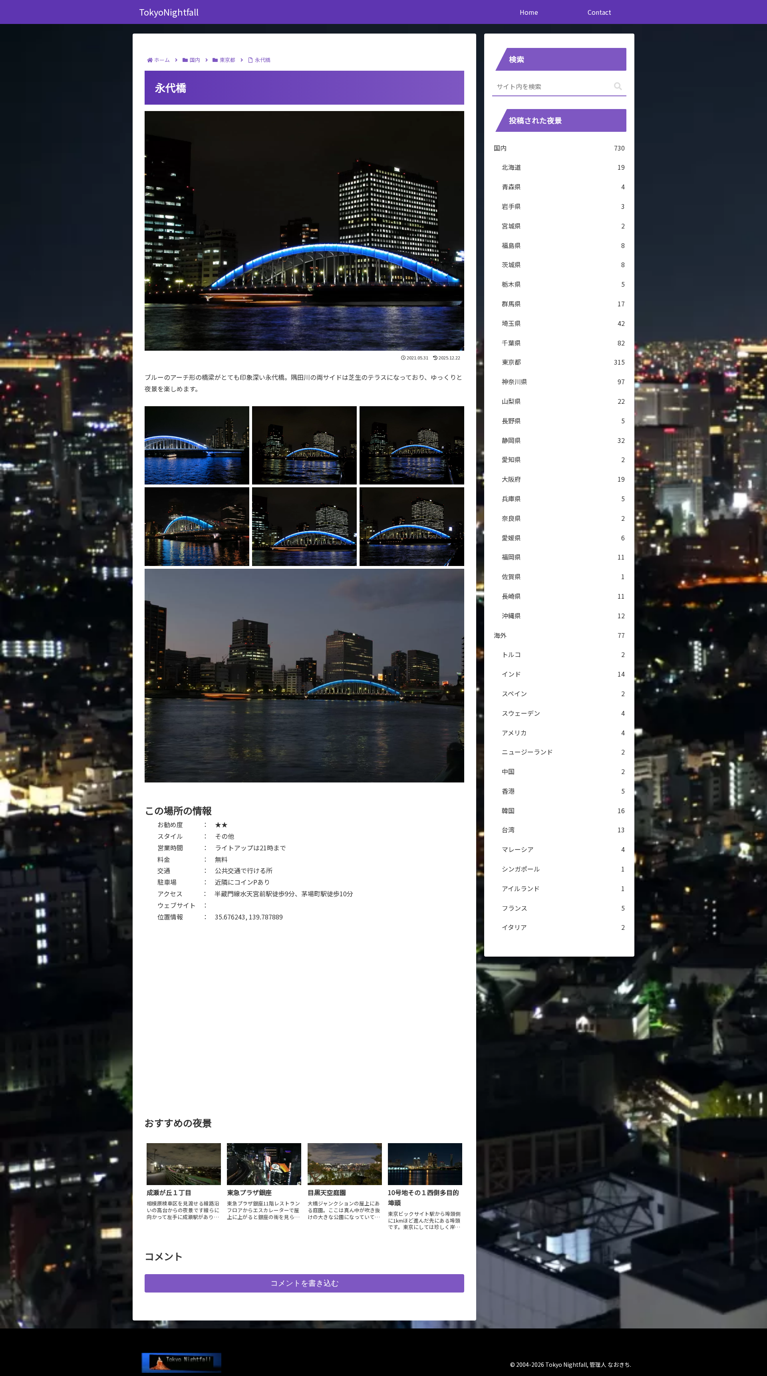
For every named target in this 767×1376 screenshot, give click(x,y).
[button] (618, 86)
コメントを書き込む (304, 1283)
